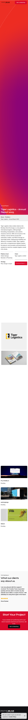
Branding (3, 483)
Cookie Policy (12, 716)
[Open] (4, 469)
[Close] (24, 715)
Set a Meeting (21, 2)
